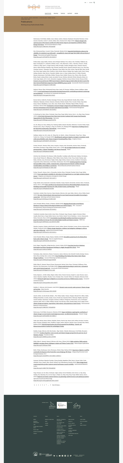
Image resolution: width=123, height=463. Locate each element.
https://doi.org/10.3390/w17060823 (43, 249)
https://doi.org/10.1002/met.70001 (42, 345)
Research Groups (51, 17)
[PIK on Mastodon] (70, 455)
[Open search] (94, 2)
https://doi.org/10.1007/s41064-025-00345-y (45, 209)
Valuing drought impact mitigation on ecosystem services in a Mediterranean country (60, 278)
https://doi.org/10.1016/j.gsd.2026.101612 (44, 95)
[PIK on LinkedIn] (65, 455)
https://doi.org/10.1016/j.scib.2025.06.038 (44, 130)
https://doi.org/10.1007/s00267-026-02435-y (45, 109)
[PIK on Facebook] (62, 455)
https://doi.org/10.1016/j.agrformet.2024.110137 (46, 380)
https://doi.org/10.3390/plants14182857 (44, 151)
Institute (26, 17)
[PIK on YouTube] (60, 455)
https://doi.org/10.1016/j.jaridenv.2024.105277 (45, 282)
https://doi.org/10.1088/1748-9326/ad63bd (44, 368)
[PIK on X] (57, 455)
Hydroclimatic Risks (25, 19)
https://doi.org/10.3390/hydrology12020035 (45, 259)
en (85, 2)
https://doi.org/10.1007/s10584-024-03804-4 (45, 316)
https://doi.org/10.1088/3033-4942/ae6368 (44, 46)
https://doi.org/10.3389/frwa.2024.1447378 (45, 336)
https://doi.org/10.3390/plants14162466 (44, 188)
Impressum (75, 455)
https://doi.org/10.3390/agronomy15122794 (45, 120)
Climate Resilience (43, 17)
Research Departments (33, 17)
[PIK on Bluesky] (54, 455)
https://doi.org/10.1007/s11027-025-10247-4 (45, 178)
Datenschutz (81, 455)
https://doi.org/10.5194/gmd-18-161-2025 (44, 270)
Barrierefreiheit (78, 456)
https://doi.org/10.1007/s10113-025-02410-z (45, 232)
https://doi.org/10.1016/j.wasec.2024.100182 (45, 291)
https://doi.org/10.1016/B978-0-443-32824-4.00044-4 (47, 355)
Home (22, 17)
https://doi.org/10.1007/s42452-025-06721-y (45, 240)
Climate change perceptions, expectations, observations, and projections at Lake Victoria (57, 303)
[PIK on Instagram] (68, 455)
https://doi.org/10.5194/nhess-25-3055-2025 (45, 167)
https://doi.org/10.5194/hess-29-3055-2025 (45, 199)
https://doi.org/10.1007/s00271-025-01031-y (45, 141)
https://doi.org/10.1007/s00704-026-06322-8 (45, 57)
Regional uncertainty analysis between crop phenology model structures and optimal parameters (63, 376)
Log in (90, 2)
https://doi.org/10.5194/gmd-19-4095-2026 (45, 85)
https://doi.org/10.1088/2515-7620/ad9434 (44, 307)
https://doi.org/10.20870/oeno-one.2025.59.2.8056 (46, 222)
